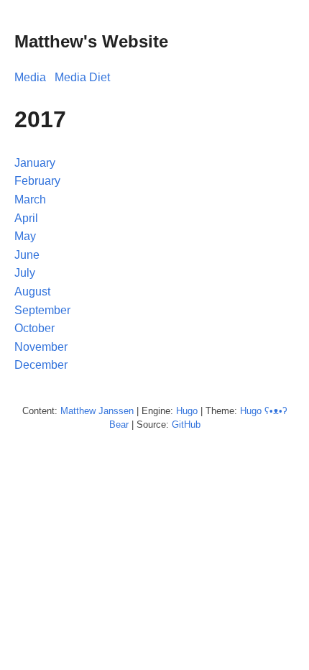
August (32, 291)
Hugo (187, 410)
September (42, 310)
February (37, 181)
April (26, 218)
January (34, 163)
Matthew (78, 410)
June (27, 255)
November (41, 347)
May (25, 236)
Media (30, 77)
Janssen (116, 410)
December (41, 365)
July (24, 273)
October (34, 328)
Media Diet (82, 77)
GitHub (186, 424)
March (30, 199)
